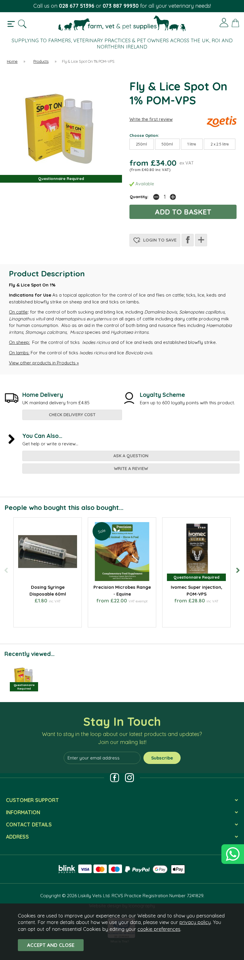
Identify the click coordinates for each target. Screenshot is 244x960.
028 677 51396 (76, 5)
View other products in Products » (44, 363)
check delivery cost (72, 414)
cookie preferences (158, 929)
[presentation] (6, 570)
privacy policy (195, 922)
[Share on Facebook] (188, 240)
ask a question (130, 455)
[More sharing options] (201, 240)
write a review (131, 468)
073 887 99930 (121, 5)
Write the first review (151, 119)
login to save (159, 240)
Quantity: (139, 196)
